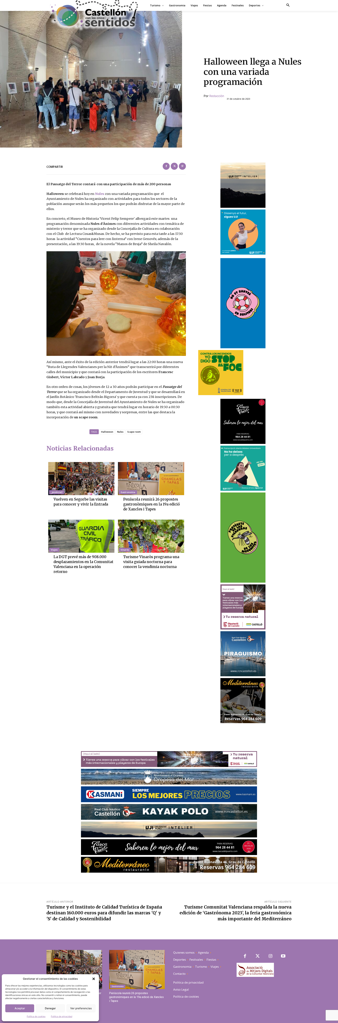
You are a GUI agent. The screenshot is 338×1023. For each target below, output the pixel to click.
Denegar (50, 1008)
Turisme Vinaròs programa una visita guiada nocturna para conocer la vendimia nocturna (151, 562)
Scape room (134, 431)
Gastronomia (128, 492)
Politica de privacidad (61, 1016)
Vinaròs (125, 549)
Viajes (54, 549)
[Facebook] (166, 166)
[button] (93, 979)
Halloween (107, 431)
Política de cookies (36, 1016)
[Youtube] (283, 956)
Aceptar (20, 1008)
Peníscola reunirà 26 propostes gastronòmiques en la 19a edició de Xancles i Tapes (151, 504)
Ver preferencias (81, 1008)
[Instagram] (270, 956)
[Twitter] (174, 166)
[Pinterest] (182, 166)
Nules (100, 194)
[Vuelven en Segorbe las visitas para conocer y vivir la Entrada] (81, 478)
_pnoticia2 (56, 492)
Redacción (216, 96)
